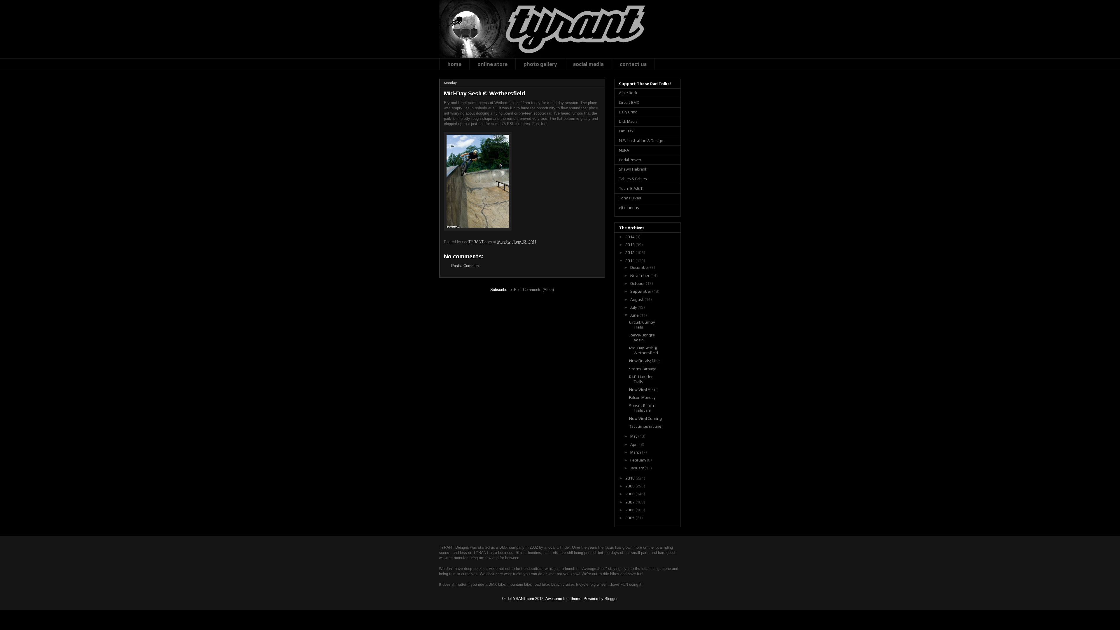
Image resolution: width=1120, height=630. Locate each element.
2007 (630, 502)
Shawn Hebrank (633, 169)
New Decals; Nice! (645, 360)
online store (492, 64)
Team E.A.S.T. (631, 188)
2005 (630, 517)
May (634, 436)
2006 (630, 510)
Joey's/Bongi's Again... (642, 337)
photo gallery (540, 64)
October (638, 283)
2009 (630, 486)
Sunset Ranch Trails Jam (641, 408)
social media (588, 64)
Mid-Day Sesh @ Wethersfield (643, 350)
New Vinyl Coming (645, 418)
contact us (633, 64)
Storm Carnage (643, 368)
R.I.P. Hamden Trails (641, 379)
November (640, 275)
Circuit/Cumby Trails (642, 324)
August (637, 299)
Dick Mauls (628, 121)
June (635, 315)
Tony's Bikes (630, 198)
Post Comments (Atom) (534, 289)
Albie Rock (628, 92)
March (636, 452)
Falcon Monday (642, 397)
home (454, 64)
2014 (630, 236)
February (638, 460)
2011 (630, 260)
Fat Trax (626, 131)
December (640, 267)
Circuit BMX (629, 102)
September (641, 291)
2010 (630, 478)
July (634, 307)
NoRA (624, 150)
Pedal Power (630, 159)
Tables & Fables (633, 178)
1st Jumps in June (645, 426)
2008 (630, 494)
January (637, 468)
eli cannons (629, 207)
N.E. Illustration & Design (641, 140)
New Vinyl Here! (643, 389)
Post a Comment (465, 266)
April (634, 444)
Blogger (611, 598)
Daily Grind (628, 112)
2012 (630, 252)
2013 (630, 244)
